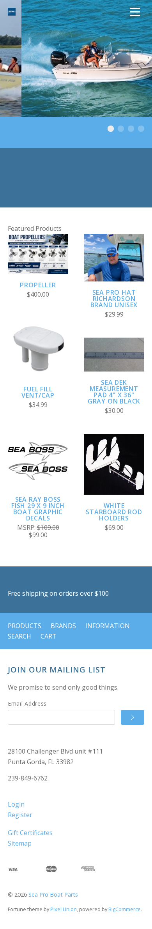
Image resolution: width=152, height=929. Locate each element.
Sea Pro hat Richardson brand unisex (114, 298)
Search (19, 636)
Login (16, 804)
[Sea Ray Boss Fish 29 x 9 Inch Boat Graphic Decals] (38, 458)
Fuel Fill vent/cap (37, 392)
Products (24, 625)
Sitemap (20, 843)
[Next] (139, 70)
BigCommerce (124, 909)
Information (107, 625)
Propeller (38, 285)
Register (20, 814)
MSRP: (27, 528)
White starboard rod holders (114, 511)
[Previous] (12, 70)
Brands (63, 625)
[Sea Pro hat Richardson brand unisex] (114, 258)
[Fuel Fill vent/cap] (38, 348)
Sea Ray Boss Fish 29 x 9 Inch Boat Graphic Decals (38, 508)
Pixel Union (63, 909)
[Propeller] (38, 254)
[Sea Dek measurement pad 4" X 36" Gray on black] (114, 355)
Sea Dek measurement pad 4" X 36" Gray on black (114, 391)
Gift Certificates (30, 832)
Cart (49, 636)
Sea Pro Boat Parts (53, 894)
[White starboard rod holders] (114, 464)
